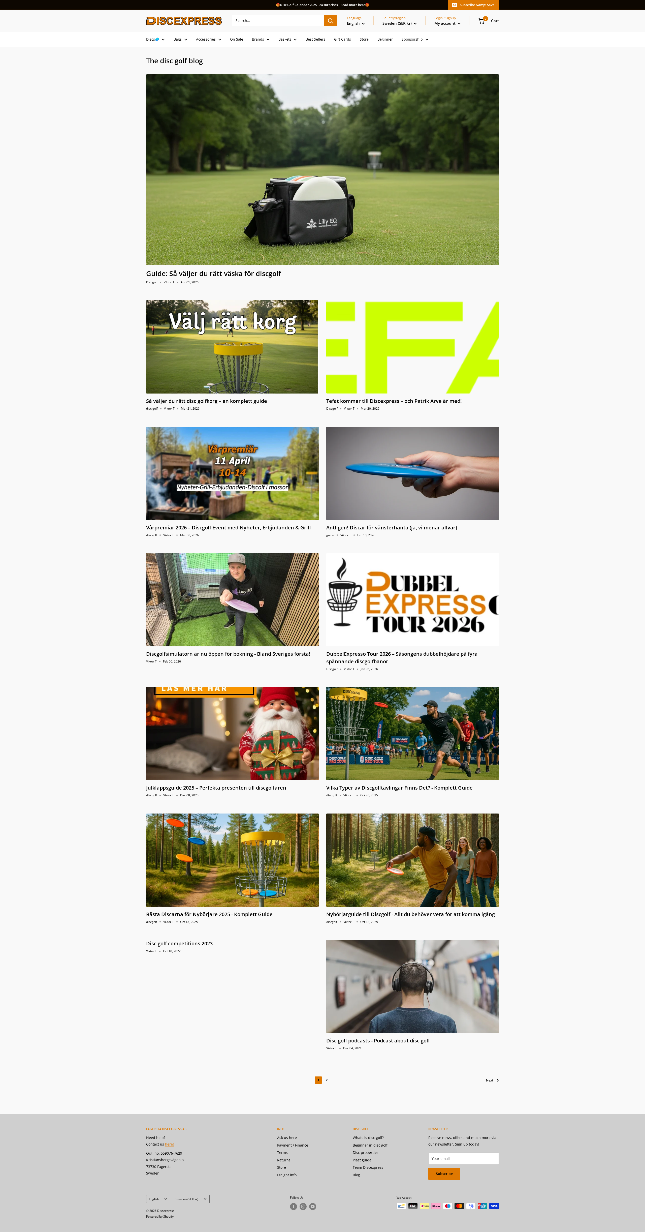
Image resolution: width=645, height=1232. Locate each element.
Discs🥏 (152, 39)
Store (364, 39)
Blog (356, 1175)
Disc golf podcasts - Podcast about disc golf (378, 1040)
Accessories (206, 39)
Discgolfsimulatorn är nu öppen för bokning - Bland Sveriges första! (228, 653)
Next (489, 1080)
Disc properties (365, 1152)
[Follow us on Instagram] (303, 1206)
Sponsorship (412, 39)
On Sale (236, 39)
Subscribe (444, 1173)
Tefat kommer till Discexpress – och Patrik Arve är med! (394, 401)
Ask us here (287, 1137)
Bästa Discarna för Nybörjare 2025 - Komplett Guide (209, 914)
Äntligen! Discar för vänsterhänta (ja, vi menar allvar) (391, 527)
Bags (178, 39)
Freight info (287, 1175)
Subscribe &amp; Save (477, 5)
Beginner (385, 39)
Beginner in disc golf (370, 1145)
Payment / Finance (292, 1145)
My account (445, 23)
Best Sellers (315, 39)
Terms (282, 1152)
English (154, 1199)
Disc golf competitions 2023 (179, 943)
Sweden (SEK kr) (187, 1199)
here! (169, 1144)
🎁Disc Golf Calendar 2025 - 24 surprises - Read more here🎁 (322, 5)
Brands (258, 39)
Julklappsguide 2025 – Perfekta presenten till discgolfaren (216, 787)
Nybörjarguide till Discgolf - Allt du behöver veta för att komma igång (410, 914)
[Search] (330, 20)
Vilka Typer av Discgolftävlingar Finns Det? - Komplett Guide (399, 787)
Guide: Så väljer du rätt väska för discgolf (213, 273)
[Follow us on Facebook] (293, 1206)
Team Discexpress (368, 1167)
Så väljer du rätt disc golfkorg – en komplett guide (206, 401)
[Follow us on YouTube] (312, 1206)
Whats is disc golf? (368, 1137)
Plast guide (362, 1160)
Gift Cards (342, 39)
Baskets (284, 39)
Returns (284, 1160)
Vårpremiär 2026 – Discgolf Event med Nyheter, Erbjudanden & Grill (228, 527)
